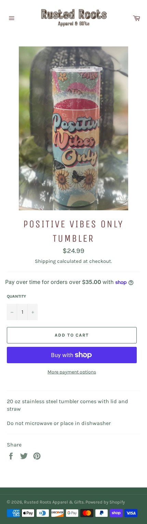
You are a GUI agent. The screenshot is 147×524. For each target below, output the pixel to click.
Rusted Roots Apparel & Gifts (54, 502)
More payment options (72, 372)
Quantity (16, 296)
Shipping (45, 261)
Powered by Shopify (105, 502)
